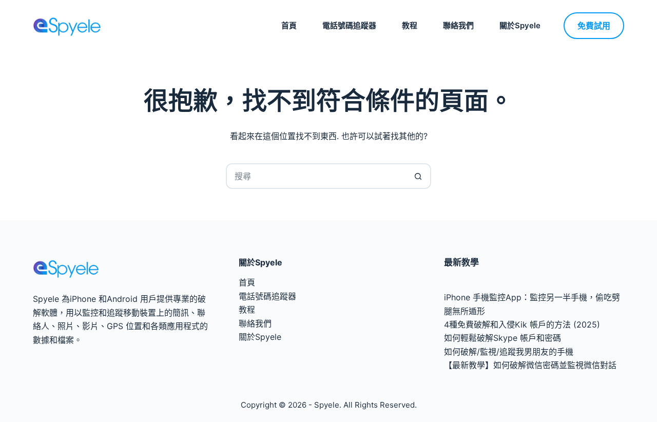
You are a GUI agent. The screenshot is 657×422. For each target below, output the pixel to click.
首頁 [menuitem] (289, 25)
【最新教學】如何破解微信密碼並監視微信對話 (530, 365)
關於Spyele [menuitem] (519, 25)
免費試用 (593, 26)
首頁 (247, 282)
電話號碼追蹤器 (267, 296)
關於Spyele (260, 337)
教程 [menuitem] (409, 25)
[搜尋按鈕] (418, 176)
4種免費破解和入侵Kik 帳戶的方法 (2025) (522, 324)
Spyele (326, 405)
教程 (247, 309)
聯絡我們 (255, 323)
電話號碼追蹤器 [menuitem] (349, 25)
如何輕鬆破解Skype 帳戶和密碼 (502, 338)
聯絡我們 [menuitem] (458, 25)
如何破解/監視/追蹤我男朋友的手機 (508, 352)
